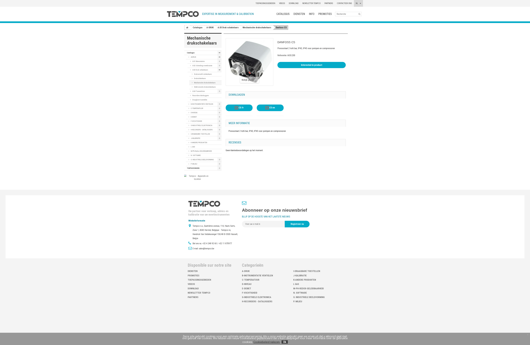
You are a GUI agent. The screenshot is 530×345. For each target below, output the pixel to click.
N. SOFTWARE (195, 155)
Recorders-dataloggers (200, 95)
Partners (328, 3)
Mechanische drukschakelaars (204, 83)
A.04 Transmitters (198, 91)
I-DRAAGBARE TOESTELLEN (200, 134)
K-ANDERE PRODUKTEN (198, 142)
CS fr (241, 107)
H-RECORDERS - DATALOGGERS (201, 130)
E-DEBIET (193, 117)
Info (311, 14)
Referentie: (282, 55)
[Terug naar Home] (187, 27)
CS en (272, 107)
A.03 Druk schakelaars (200, 70)
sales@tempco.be (206, 248)
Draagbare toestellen (199, 100)
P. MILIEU (193, 164)
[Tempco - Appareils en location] (197, 177)
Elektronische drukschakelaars (205, 87)
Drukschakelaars (200, 78)
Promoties (325, 14)
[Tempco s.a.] (183, 14)
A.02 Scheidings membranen (202, 66)
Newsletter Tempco (311, 3)
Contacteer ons (344, 3)
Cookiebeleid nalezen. (266, 342)
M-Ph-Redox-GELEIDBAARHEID (201, 151)
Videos (282, 3)
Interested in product (311, 65)
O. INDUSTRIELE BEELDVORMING (202, 160)
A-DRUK (193, 57)
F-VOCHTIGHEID (196, 121)
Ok (284, 342)
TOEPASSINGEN (193, 168)
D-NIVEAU (194, 113)
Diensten (299, 14)
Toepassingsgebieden (265, 3)
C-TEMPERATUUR (196, 108)
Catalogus (283, 14)
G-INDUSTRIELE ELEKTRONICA (201, 125)
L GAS (192, 147)
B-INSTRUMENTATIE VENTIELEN (201, 104)
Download (294, 3)
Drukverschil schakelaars (203, 74)
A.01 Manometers (198, 61)
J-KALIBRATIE (195, 138)
